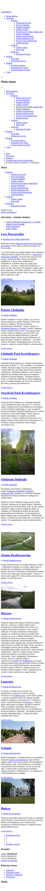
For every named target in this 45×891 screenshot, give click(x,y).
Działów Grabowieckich (18, 760)
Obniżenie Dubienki (14, 479)
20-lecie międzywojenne (20, 70)
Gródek (15, 661)
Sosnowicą (37, 254)
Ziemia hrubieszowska (25, 38)
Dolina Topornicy (13, 226)
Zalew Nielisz (11, 229)
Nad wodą (20, 50)
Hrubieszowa (28, 661)
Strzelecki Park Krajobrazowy (20, 392)
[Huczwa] (18, 608)
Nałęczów (10, 870)
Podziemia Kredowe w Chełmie (13, 328)
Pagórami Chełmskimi (16, 491)
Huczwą (28, 702)
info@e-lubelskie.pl (8, 212)
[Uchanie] (18, 743)
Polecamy (15, 52)
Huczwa (6, 613)
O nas (8, 72)
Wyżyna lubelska (23, 25)
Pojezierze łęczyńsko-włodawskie (29, 32)
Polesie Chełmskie (12, 310)
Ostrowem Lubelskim (9, 257)
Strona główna (12, 16)
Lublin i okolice (22, 30)
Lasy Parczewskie (12, 234)
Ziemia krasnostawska (25, 36)
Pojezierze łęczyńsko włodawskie (16, 239)
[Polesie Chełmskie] (18, 305)
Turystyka (10, 18)
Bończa (5, 808)
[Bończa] (18, 803)
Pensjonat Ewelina (23, 54)
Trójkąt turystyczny (18, 61)
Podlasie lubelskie (23, 27)
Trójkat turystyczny (23, 23)
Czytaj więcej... (7, 279)
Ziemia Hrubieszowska (15, 555)
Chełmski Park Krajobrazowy (20, 353)
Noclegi (9, 56)
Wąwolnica (10, 877)
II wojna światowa (18, 65)
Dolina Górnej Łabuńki (15, 224)
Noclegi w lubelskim (14, 875)
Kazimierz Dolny (13, 872)
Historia (9, 63)
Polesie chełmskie (23, 34)
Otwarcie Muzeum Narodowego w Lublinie (23, 222)
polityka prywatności (9, 861)
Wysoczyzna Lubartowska (26, 41)
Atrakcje (14, 45)
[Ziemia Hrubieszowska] (18, 550)
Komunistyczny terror (19, 68)
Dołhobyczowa (20, 695)
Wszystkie (15, 59)
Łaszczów (7, 681)
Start (8, 154)
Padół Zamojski (22, 43)
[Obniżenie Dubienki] (18, 474)
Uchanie (6, 748)
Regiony (14, 21)
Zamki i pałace (22, 47)
